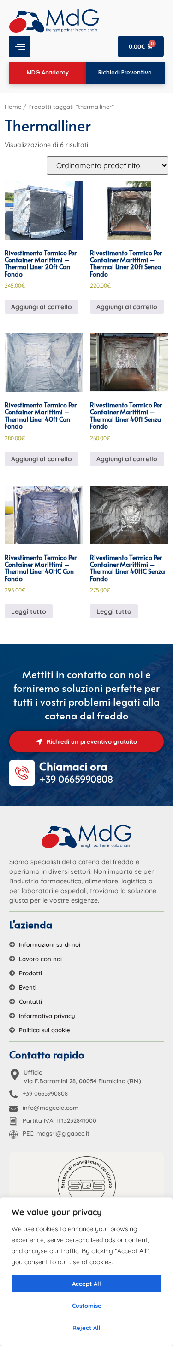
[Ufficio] (14, 1074)
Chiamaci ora (73, 766)
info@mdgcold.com (50, 1107)
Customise (86, 1305)
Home (13, 106)
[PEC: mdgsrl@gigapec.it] (13, 1134)
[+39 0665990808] (13, 1094)
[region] (86, 1271)
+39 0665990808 (45, 1093)
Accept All (86, 1283)
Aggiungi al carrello (41, 307)
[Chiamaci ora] (22, 773)
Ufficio (33, 1072)
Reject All (86, 1327)
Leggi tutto (28, 611)
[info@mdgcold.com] (13, 1108)
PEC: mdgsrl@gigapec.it (56, 1133)
